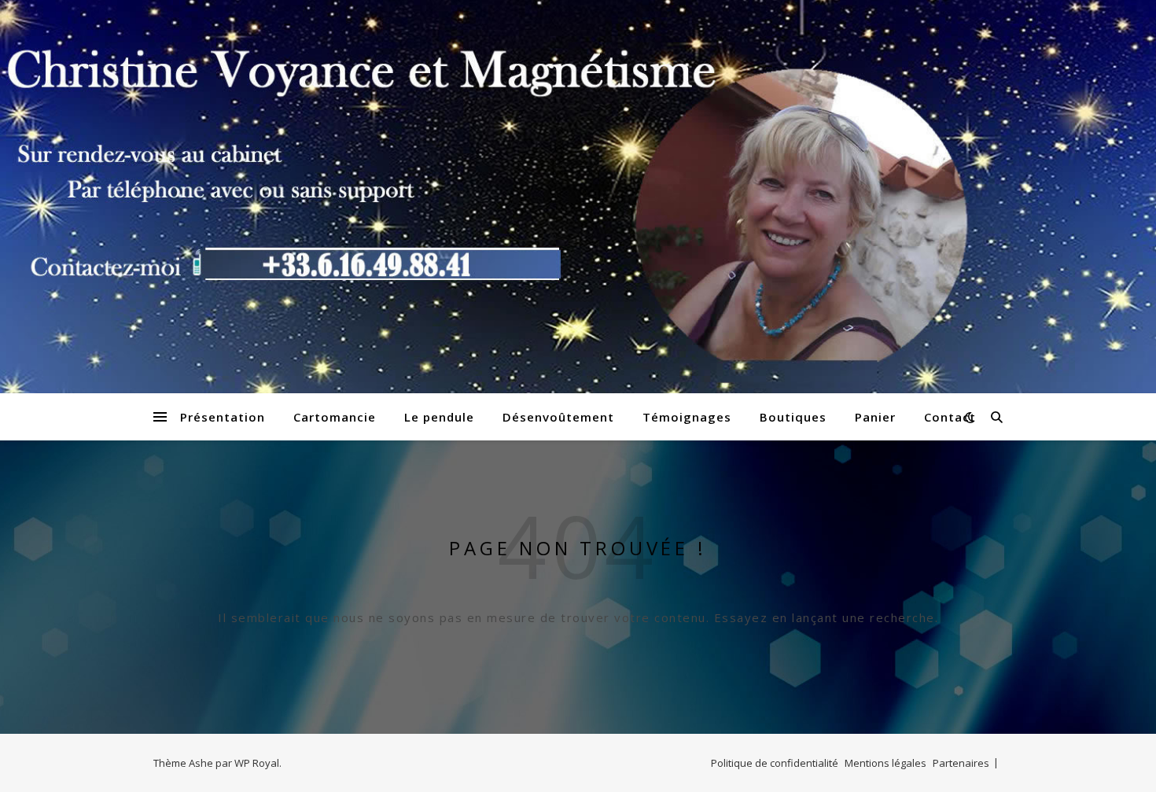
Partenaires (961, 763)
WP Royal (256, 763)
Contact (950, 417)
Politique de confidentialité (774, 763)
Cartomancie (334, 417)
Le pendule (439, 417)
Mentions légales (885, 763)
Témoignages (686, 417)
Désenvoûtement (558, 417)
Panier (875, 417)
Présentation (222, 417)
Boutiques (793, 417)
